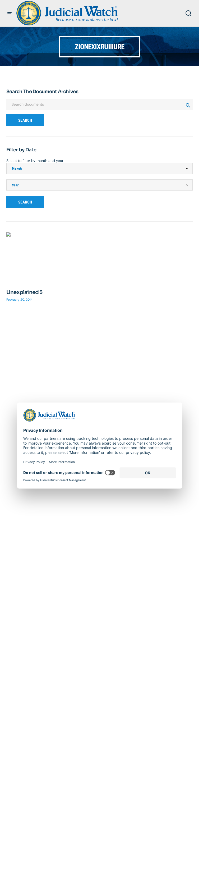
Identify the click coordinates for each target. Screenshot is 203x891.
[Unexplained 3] (51, 257)
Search (25, 120)
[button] (9, 13)
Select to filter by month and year (34, 160)
